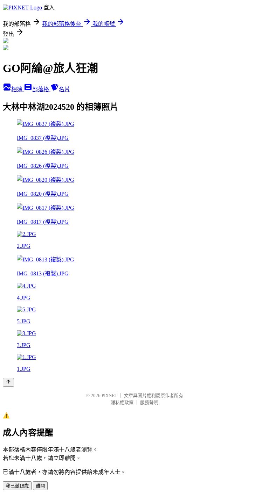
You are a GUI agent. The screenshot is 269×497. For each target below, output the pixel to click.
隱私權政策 (122, 402)
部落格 (41, 89)
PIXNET (109, 395)
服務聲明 (149, 402)
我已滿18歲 (17, 486)
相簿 (17, 89)
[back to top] (8, 382)
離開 (40, 486)
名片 (64, 89)
